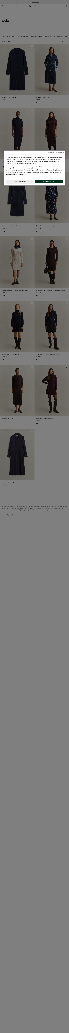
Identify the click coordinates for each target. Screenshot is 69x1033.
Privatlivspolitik (10, 174)
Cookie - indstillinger (20, 181)
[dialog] (34, 168)
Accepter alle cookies (49, 181)
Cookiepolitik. (22, 174)
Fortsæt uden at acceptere (55, 152)
